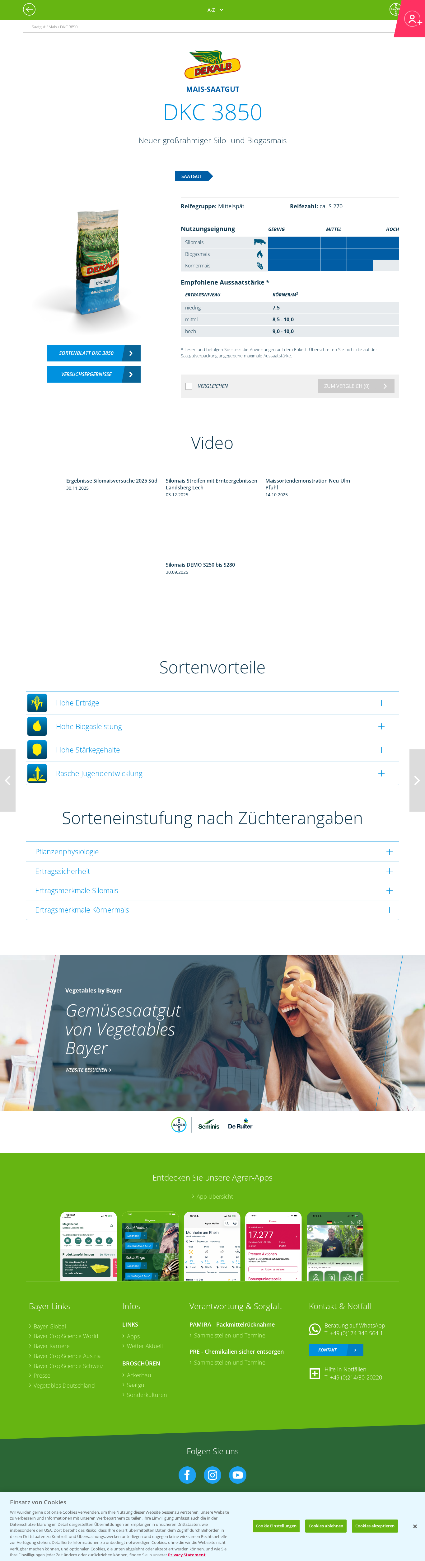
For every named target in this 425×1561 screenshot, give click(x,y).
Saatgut (136, 1385)
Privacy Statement (187, 1554)
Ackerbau (139, 1375)
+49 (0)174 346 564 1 (356, 1333)
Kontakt (327, 1350)
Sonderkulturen (147, 1394)
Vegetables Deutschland (64, 1385)
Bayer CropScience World (66, 1336)
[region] (212, 1526)
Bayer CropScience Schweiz (68, 1366)
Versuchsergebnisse (86, 374)
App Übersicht (215, 1196)
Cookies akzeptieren (375, 1526)
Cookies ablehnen (326, 1526)
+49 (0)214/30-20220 (356, 1377)
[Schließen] (415, 1526)
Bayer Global (50, 1326)
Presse (42, 1375)
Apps (133, 1336)
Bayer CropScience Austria (67, 1356)
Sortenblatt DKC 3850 (86, 353)
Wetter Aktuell (145, 1346)
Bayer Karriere (52, 1346)
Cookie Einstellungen (276, 1526)
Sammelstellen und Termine (229, 1335)
